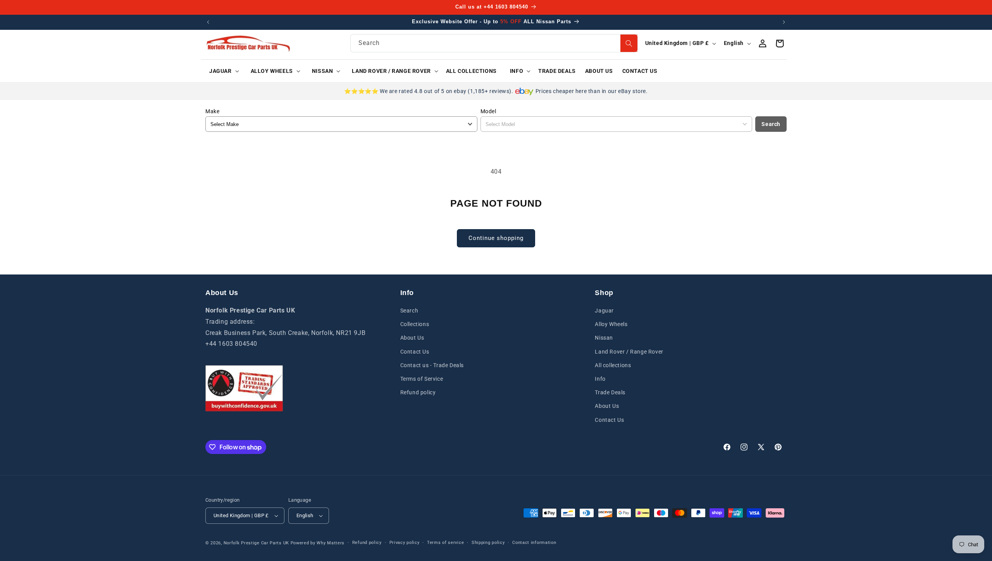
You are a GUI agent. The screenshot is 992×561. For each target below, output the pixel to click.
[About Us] (244, 388)
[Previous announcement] (208, 22)
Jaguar (604, 310)
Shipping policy (488, 542)
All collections (613, 365)
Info (600, 379)
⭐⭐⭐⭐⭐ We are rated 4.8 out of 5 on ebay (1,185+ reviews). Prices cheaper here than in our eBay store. (496, 91)
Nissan (604, 338)
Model (488, 111)
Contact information (534, 542)
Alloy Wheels (611, 324)
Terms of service (445, 542)
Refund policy (418, 392)
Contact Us (414, 352)
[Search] (628, 43)
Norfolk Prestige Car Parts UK (256, 542)
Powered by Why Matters (317, 542)
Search (770, 124)
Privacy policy (404, 542)
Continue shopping (496, 238)
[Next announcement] (783, 22)
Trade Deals (610, 392)
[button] (221, 71)
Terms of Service (421, 379)
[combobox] (494, 43)
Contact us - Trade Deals (432, 365)
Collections (414, 324)
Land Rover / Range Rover (629, 352)
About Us (412, 338)
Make (212, 111)
